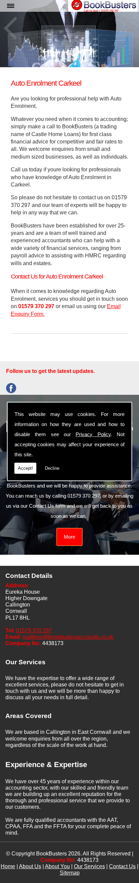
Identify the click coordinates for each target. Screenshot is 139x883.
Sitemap (70, 873)
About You (57, 866)
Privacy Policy (93, 434)
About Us (30, 866)
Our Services (89, 866)
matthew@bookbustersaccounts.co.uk (68, 637)
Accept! (25, 468)
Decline (52, 468)
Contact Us (122, 866)
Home (8, 866)
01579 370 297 (34, 630)
